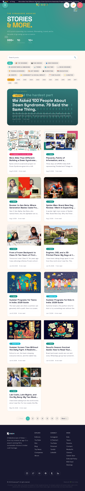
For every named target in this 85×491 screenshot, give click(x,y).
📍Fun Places (54, 75)
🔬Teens (37, 67)
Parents (69, 443)
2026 (18, 79)
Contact (69, 446)
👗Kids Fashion (52, 63)
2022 (44, 79)
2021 (50, 79)
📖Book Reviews (63, 67)
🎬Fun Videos (36, 63)
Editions (37, 437)
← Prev (20, 418)
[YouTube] (39, 473)
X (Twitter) (54, 440)
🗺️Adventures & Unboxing (19, 67)
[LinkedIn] (58, 473)
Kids (67, 437)
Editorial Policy (71, 459)
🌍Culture (49, 67)
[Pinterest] (45, 473)
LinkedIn (53, 452)
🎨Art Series (33, 71)
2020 (56, 79)
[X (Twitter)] (33, 473)
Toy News (38, 449)
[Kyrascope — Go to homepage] (42, 4)
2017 (75, 79)
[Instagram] (27, 473)
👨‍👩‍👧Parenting (48, 71)
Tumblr (52, 449)
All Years (10, 79)
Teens (68, 440)
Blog (36, 446)
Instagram (54, 437)
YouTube (38, 440)
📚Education (62, 71)
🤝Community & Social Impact (32, 75)
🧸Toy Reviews (21, 63)
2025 (24, 79)
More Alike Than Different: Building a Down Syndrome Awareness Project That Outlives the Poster (44, 1)
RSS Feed (69, 462)
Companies (39, 452)
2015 (16, 83)
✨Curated (68, 75)
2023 (37, 79)
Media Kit (69, 449)
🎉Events (12, 75)
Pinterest (53, 446)
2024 (31, 79)
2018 (69, 79)
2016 (9, 83)
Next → (64, 418)
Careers (69, 452)
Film (36, 443)
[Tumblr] (51, 473)
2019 (63, 79)
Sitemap (69, 465)
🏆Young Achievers (16, 71)
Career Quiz (70, 456)
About (37, 456)
